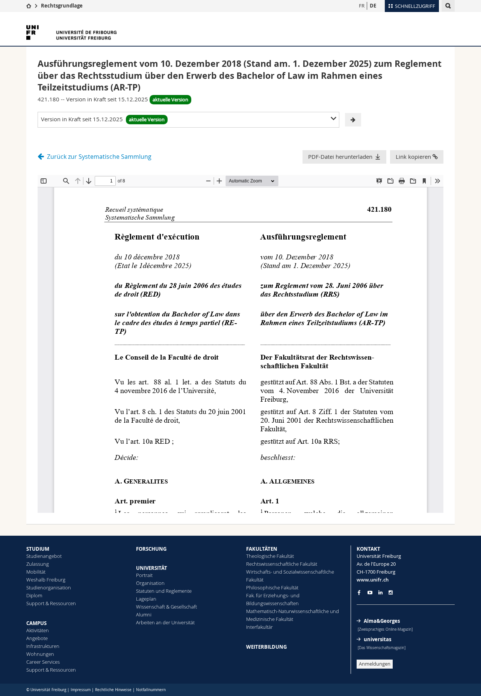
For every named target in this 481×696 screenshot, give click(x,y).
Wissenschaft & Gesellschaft (166, 606)
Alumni (143, 614)
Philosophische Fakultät (272, 587)
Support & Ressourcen (51, 603)
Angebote (37, 638)
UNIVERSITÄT (151, 568)
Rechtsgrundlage (62, 5)
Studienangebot (44, 556)
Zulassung (37, 563)
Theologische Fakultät (270, 556)
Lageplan (146, 598)
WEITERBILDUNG (266, 646)
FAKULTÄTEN (261, 548)
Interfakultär (259, 627)
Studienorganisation (48, 587)
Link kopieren (414, 156)
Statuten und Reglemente (164, 591)
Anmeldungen (374, 663)
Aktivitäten (37, 630)
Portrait (144, 575)
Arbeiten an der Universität (165, 622)
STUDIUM (37, 548)
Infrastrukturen (42, 646)
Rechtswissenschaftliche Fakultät (281, 563)
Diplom (34, 595)
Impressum (81, 689)
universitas (377, 639)
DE (373, 5)
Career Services (43, 661)
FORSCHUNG (151, 548)
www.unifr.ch (373, 579)
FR (362, 5)
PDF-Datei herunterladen (340, 156)
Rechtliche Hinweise (113, 689)
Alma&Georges (382, 621)
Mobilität (35, 571)
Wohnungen (40, 654)
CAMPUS (36, 623)
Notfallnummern (151, 689)
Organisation (150, 583)
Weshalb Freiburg (45, 579)
